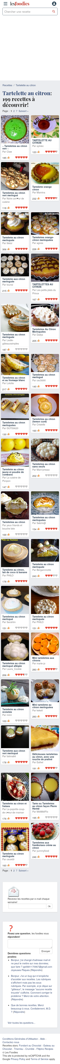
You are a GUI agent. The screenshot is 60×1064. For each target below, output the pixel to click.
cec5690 (41, 380)
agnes (40, 243)
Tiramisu (18, 1048)
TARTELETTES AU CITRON (42, 285)
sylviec (40, 151)
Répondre (36, 970)
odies (19, 4)
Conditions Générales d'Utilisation (20, 1038)
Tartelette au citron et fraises (14, 805)
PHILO (10, 575)
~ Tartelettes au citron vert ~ (14, 147)
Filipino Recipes (44, 1048)
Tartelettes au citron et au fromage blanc (13, 379)
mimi (9, 715)
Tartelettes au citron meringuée (13, 336)
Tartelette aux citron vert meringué (13, 752)
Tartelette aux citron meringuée (13, 280)
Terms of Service (39, 1059)
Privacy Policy (18, 1059)
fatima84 (11, 756)
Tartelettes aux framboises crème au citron (44, 845)
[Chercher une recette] (54, 11)
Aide (42, 1038)
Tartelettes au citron (13, 522)
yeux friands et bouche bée (12, 526)
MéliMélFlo (42, 811)
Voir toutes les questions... (21, 1022)
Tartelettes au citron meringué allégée (13, 664)
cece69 (10, 859)
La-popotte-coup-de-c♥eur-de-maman (13, 810)
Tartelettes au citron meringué (43, 376)
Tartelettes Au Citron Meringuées (44, 330)
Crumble (29, 1048)
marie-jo (41, 663)
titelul (9, 243)
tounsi (10, 284)
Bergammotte (44, 569)
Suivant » (23, 111)
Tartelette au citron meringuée (13, 239)
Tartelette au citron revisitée (13, 710)
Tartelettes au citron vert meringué (13, 194)
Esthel (40, 762)
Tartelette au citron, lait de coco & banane (14, 571)
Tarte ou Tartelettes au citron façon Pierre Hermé (44, 806)
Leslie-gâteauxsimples (10, 341)
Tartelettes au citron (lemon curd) (43, 420)
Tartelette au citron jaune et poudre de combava (13, 472)
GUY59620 (12, 428)
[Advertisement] (30, 49)
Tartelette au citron (26, 85)
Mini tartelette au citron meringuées (42, 706)
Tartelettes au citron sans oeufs (43, 465)
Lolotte (10, 383)
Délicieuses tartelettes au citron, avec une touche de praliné (45, 756)
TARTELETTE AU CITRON (42, 147)
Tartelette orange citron (42, 188)
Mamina (41, 192)
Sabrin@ (41, 523)
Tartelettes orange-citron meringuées (43, 238)
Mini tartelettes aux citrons (43, 659)
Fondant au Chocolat (30, 1045)
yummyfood (43, 850)
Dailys (40, 334)
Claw (9, 151)
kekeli (40, 710)
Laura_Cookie (14, 669)
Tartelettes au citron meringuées (13, 424)
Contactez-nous (10, 1042)
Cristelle (41, 424)
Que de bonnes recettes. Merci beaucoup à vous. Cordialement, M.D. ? (31, 1008)
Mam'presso (43, 469)
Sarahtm (11, 622)
